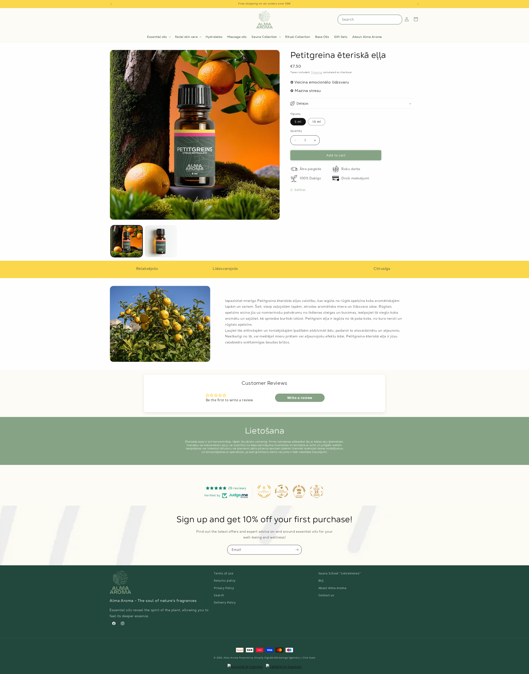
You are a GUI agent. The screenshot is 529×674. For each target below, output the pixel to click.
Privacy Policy (224, 588)
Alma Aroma (231, 657)
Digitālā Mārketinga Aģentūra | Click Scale (289, 657)
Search (219, 595)
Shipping (316, 72)
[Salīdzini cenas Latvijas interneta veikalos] (245, 667)
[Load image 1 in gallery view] (127, 241)
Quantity (296, 131)
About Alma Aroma (332, 588)
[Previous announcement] (111, 4)
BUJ (321, 580)
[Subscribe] (296, 550)
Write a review (299, 397)
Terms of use (223, 573)
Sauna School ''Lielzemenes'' (339, 573)
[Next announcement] (418, 4)
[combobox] (370, 19)
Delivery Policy (225, 602)
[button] (158, 36)
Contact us (326, 595)
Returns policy (224, 580)
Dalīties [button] (300, 190)
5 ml (298, 122)
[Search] (397, 19)
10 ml (316, 122)
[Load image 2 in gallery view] (161, 241)
